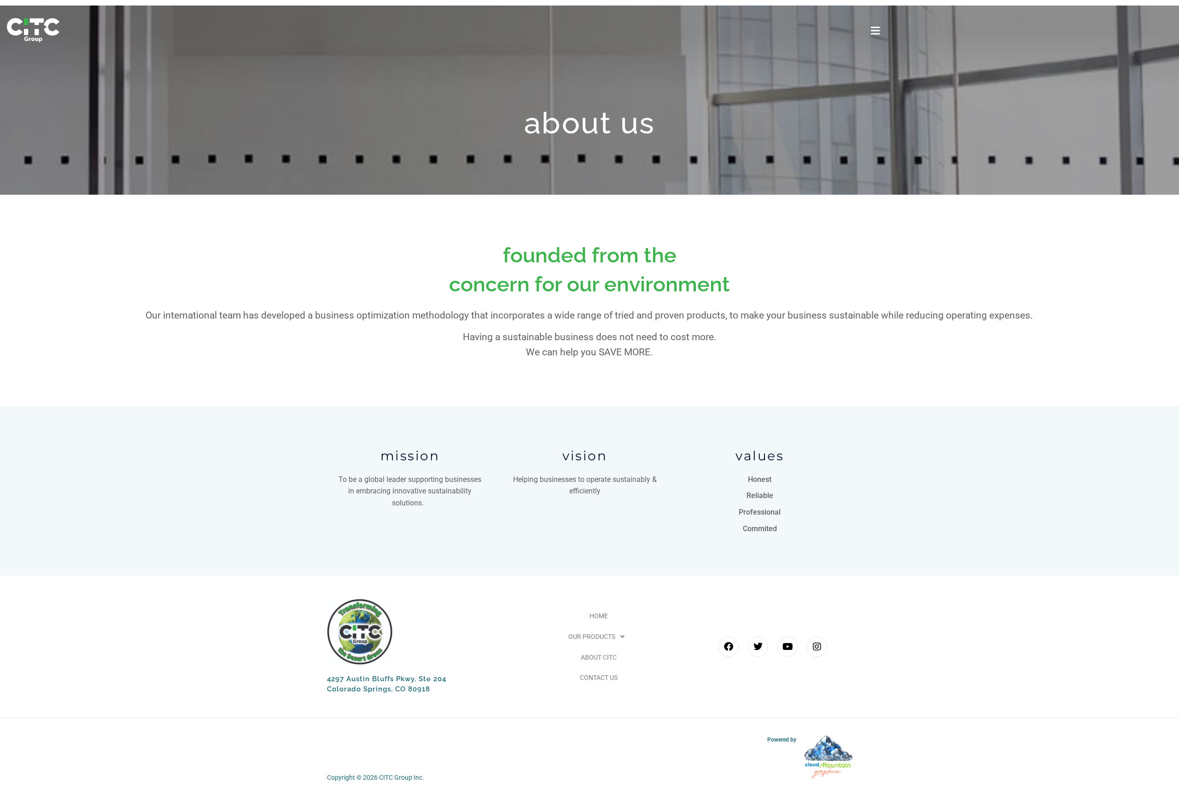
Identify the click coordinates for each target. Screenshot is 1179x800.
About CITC (599, 657)
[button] (875, 31)
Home (599, 616)
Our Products (591, 636)
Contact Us (599, 677)
